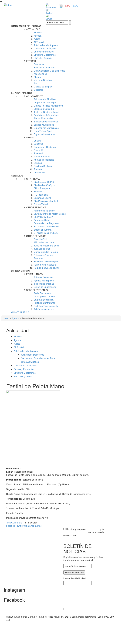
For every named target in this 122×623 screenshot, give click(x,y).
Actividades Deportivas (32, 354)
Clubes (37, 77)
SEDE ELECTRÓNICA (37, 290)
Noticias (38, 32)
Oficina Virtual (41, 204)
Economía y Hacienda (45, 147)
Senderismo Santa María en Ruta (38, 358)
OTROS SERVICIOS (36, 207)
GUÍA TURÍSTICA (20, 312)
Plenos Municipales (43, 118)
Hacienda (38, 191)
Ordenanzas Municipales (46, 127)
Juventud (38, 153)
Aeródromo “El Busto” (44, 210)
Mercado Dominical (43, 80)
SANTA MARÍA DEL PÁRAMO (26, 26)
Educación (39, 150)
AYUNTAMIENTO (34, 96)
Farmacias (39, 64)
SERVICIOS (17, 175)
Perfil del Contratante (44, 302)
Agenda (37, 35)
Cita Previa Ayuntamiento (46, 201)
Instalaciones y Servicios (46, 121)
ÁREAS (30, 137)
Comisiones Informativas (46, 115)
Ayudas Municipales (44, 280)
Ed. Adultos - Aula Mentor (46, 226)
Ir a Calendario (14, 522)
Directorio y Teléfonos (45, 54)
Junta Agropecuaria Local (46, 245)
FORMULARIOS (34, 274)
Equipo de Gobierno (44, 108)
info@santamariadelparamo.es (27, 619)
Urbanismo (39, 172)
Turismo (38, 169)
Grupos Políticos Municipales (48, 105)
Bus (35, 83)
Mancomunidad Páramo (46, 251)
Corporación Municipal (45, 102)
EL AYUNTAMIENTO (21, 92)
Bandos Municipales (44, 124)
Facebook (11, 525)
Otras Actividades (30, 361)
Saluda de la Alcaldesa (45, 99)
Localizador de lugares (45, 48)
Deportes (38, 143)
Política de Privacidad (30, 608)
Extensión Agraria (42, 229)
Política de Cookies (52, 608)
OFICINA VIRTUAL (20, 271)
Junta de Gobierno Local (46, 112)
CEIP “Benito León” (43, 216)
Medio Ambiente (42, 156)
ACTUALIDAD (33, 29)
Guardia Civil (40, 239)
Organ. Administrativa (44, 134)
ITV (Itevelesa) (41, 194)
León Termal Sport (43, 131)
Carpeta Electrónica (44, 299)
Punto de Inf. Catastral (45, 264)
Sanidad (38, 162)
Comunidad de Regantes (46, 223)
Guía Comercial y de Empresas (49, 70)
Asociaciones (40, 73)
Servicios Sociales (43, 166)
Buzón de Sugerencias (45, 286)
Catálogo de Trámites (44, 296)
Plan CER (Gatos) (43, 57)
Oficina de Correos (43, 255)
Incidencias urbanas (44, 283)
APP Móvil (39, 42)
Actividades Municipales (46, 45)
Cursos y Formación (44, 51)
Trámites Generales (44, 277)
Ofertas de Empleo (43, 86)
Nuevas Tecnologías (44, 159)
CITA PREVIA (33, 178)
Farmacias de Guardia (45, 67)
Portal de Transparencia (46, 306)
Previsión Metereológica (46, 261)
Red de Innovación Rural (46, 267)
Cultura (37, 140)
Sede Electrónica (42, 293)
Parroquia (39, 258)
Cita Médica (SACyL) (44, 185)
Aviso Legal (12, 608)
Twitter (20, 525)
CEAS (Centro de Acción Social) (50, 213)
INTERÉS (31, 61)
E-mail (38, 525)
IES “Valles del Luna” (44, 242)
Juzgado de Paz (42, 248)
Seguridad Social (42, 197)
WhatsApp (29, 525)
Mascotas (38, 89)
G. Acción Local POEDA (46, 232)
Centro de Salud (42, 220)
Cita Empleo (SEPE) (44, 181)
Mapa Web (69, 608)
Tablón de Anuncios (44, 309)
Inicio (6, 318)
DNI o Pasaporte (42, 188)
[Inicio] (21, 5)
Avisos (37, 38)
